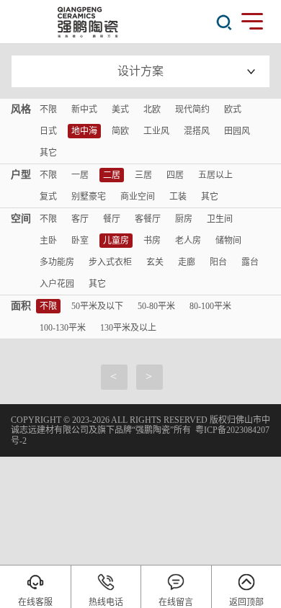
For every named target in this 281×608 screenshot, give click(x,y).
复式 (48, 197)
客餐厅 (148, 219)
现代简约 (192, 109)
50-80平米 (156, 306)
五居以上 (215, 175)
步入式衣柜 (110, 262)
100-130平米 (63, 328)
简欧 (120, 131)
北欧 (152, 109)
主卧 (48, 241)
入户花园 (57, 284)
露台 (250, 262)
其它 (48, 153)
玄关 (155, 262)
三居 (143, 175)
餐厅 (111, 219)
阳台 (218, 262)
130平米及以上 (128, 328)
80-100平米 (210, 306)
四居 (175, 175)
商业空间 (137, 197)
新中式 (84, 109)
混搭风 (197, 131)
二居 (111, 175)
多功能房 (57, 262)
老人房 (188, 241)
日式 (48, 131)
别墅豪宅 (88, 197)
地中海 (84, 131)
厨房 (183, 219)
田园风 (237, 131)
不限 (48, 109)
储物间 (228, 241)
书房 (152, 241)
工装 (178, 197)
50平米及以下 (97, 306)
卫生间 (220, 219)
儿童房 (116, 241)
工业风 (156, 131)
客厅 (80, 219)
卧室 (80, 241)
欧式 (232, 109)
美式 (120, 109)
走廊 (186, 262)
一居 (80, 175)
